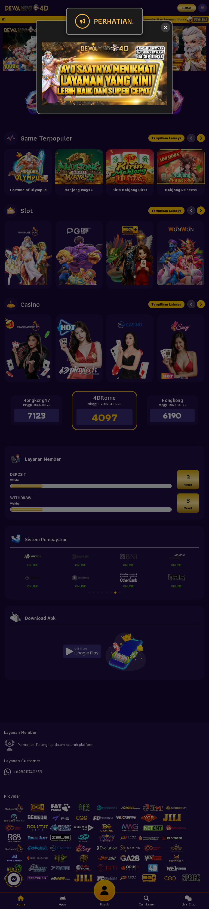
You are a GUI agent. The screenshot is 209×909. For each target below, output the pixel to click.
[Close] (165, 27)
